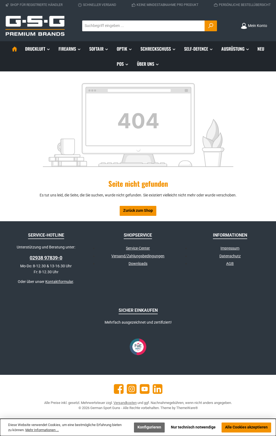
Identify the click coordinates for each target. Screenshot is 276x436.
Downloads (138, 263)
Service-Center (138, 248)
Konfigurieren (149, 427)
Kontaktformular (59, 281)
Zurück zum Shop (138, 210)
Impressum (229, 248)
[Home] (14, 48)
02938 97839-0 (46, 258)
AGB (230, 263)
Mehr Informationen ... (42, 430)
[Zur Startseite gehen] (35, 26)
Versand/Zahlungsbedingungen (137, 256)
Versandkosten (125, 403)
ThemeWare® (187, 408)
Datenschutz (230, 256)
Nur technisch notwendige (193, 427)
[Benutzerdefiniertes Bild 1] (138, 346)
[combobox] (143, 25)
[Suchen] (211, 25)
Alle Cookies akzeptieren (246, 427)
